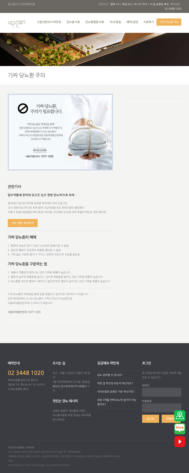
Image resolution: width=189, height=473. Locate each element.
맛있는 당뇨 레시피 (65, 401)
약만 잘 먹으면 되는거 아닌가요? (115, 383)
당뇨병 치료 (73, 21)
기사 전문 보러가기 (22, 223)
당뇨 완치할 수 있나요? (110, 375)
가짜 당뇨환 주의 (168, 21)
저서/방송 (115, 21)
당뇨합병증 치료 (94, 21)
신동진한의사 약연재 (49, 21)
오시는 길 (59, 363)
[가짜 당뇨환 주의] (60, 132)
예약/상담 (132, 21)
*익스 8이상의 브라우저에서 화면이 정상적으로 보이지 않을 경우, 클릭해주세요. (44, 452)
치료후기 (148, 21)
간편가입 (171, 418)
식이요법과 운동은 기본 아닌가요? (116, 391)
